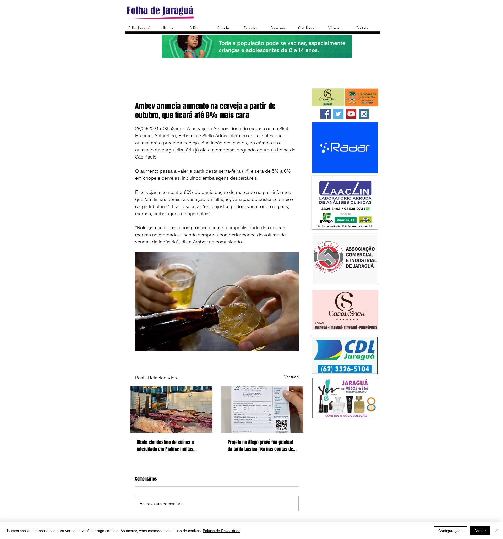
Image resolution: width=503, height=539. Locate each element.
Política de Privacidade (221, 530)
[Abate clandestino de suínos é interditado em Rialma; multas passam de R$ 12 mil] (171, 409)
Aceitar (480, 530)
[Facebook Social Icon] (325, 114)
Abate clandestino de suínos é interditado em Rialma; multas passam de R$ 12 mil (165, 446)
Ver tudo (291, 376)
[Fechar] (497, 530)
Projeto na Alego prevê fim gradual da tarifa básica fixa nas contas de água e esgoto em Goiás (260, 446)
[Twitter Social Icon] (338, 114)
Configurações (450, 530)
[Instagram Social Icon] (364, 114)
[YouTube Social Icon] (351, 114)
